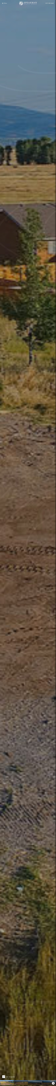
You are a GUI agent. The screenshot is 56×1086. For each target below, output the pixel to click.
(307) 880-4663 (49, 3)
